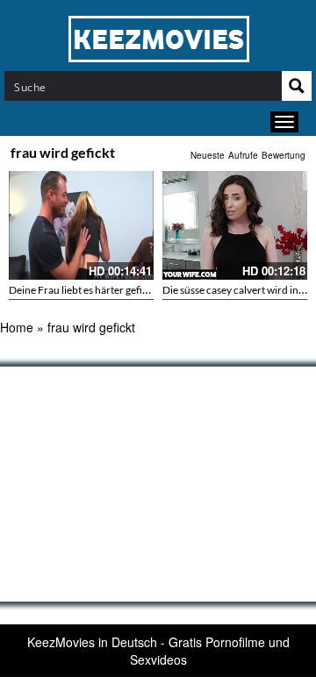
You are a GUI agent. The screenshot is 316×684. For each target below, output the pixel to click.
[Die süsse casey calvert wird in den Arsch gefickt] (234, 225)
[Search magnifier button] (297, 86)
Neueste (207, 155)
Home (16, 327)
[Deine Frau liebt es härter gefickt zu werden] (81, 225)
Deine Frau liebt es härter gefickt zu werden (107, 289)
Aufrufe (243, 155)
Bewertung (283, 155)
